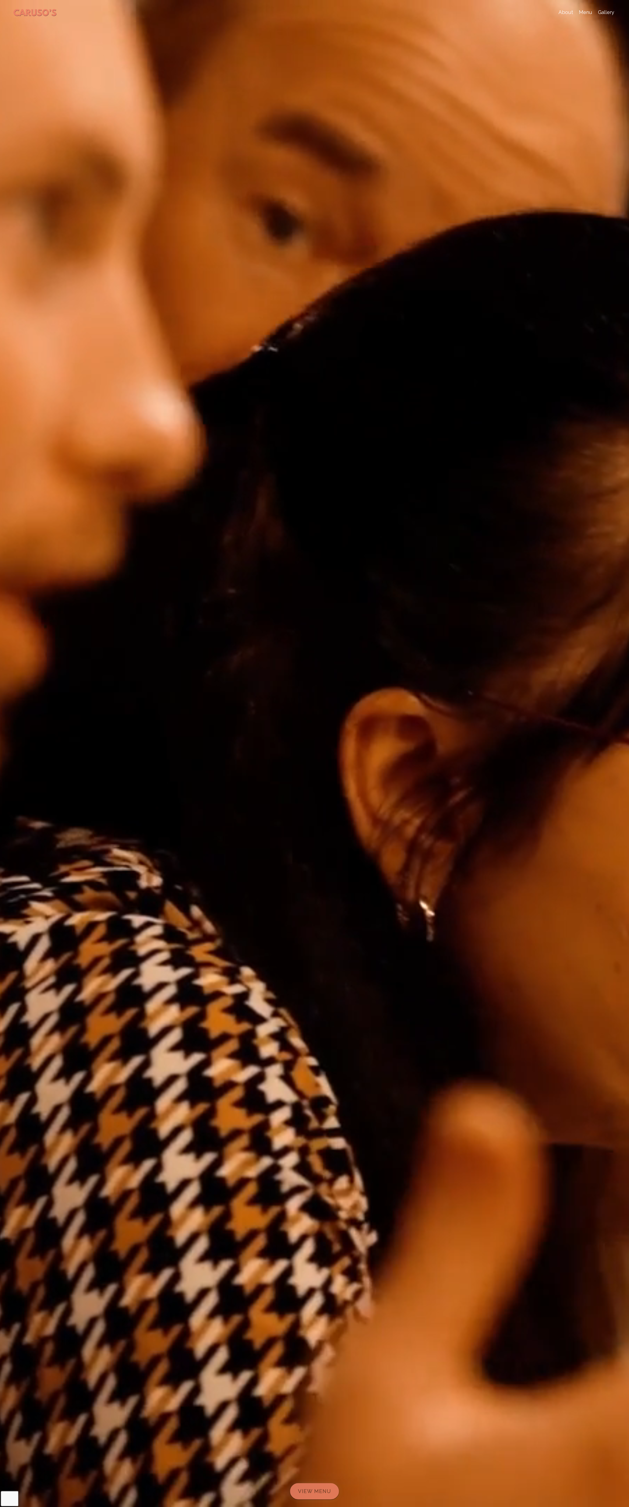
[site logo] (35, 12)
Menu (585, 12)
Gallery (606, 12)
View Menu (314, 1491)
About (565, 12)
